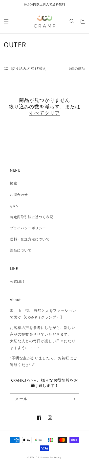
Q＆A (14, 206)
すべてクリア (44, 113)
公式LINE (17, 281)
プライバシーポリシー (28, 228)
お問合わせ (19, 194)
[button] (6, 21)
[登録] (73, 399)
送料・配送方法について (30, 239)
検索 (13, 183)
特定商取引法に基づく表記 (31, 217)
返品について (21, 250)
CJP (38, 457)
